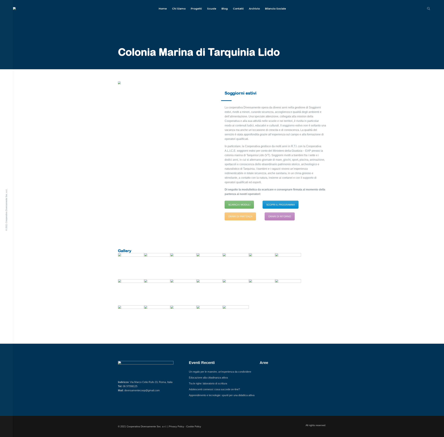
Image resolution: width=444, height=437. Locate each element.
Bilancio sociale (275, 8)
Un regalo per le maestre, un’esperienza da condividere (220, 371)
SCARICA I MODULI (239, 204)
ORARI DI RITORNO (279, 216)
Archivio (254, 8)
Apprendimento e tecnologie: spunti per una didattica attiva (221, 395)
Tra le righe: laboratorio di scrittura (208, 383)
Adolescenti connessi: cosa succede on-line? (214, 389)
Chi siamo (179, 8)
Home (163, 8)
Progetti (196, 8)
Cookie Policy (193, 426)
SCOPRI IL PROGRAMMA (280, 204)
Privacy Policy (176, 426)
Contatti (238, 8)
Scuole (211, 8)
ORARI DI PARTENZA (240, 216)
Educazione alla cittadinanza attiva (208, 377)
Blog (224, 8)
